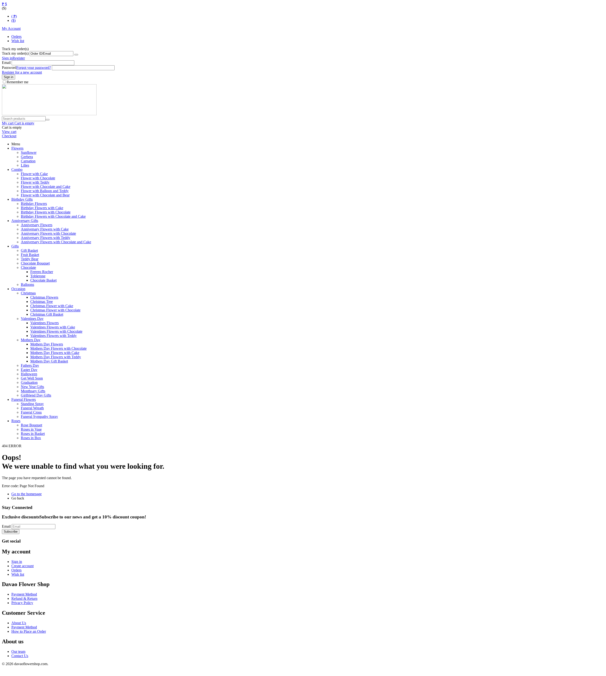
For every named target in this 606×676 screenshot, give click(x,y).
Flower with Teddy (35, 182)
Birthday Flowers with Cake (42, 208)
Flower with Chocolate (38, 178)
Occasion (18, 289)
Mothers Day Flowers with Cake (54, 353)
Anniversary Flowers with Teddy (45, 238)
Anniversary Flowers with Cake (45, 229)
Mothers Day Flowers (46, 344)
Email (6, 63)
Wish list (17, 41)
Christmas (28, 293)
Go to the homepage (26, 494)
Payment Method (24, 594)
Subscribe (11, 531)
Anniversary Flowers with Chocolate (48, 233)
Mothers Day (30, 340)
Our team (18, 651)
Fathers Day (30, 365)
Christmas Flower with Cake (51, 306)
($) (13, 20)
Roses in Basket (33, 434)
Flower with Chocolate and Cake (45, 187)
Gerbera (27, 157)
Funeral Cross (31, 412)
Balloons (27, 285)
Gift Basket (29, 250)
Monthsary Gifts (33, 391)
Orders (16, 37)
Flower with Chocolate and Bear (45, 195)
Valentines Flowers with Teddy (53, 336)
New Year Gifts (32, 387)
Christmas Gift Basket (46, 314)
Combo (16, 170)
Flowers (17, 148)
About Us (18, 623)
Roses (15, 421)
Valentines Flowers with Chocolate (56, 331)
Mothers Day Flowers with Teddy (55, 357)
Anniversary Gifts (24, 221)
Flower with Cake (34, 174)
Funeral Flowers (23, 400)
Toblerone (37, 276)
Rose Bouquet (31, 425)
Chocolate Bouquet (35, 263)
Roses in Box (31, 438)
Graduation (29, 382)
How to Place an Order (28, 631)
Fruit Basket (30, 255)
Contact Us (19, 656)
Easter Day (29, 370)
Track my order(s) (15, 53)
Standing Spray (32, 404)
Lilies (25, 165)
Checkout (9, 136)
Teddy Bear (29, 259)
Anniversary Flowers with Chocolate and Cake (56, 242)
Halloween (29, 374)
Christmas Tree (41, 302)
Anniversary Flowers (36, 225)
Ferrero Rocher (41, 272)
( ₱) (14, 16)
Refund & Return (24, 598)
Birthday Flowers (34, 204)
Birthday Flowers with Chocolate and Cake (53, 216)
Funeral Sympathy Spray (39, 417)
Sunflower (28, 152)
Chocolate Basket (43, 280)
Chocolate (28, 267)
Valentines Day (32, 319)
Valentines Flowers (44, 323)
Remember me (17, 82)
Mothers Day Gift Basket (49, 361)
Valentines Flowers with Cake (52, 327)
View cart (9, 132)
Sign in (7, 58)
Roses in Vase (31, 429)
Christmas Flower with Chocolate (55, 310)
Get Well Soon (32, 378)
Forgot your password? (33, 68)
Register (19, 58)
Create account (22, 566)
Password (9, 68)
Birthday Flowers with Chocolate (46, 212)
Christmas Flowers (44, 297)
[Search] (47, 119)
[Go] (76, 54)
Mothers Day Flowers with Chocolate (58, 348)
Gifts (15, 246)
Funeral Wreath (32, 408)
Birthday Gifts (22, 199)
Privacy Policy (22, 603)
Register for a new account (22, 72)
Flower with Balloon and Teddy (45, 191)
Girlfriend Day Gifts (36, 395)
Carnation (28, 161)
